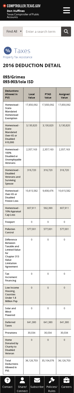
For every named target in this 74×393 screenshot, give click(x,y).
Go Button (66, 31)
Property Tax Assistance (17, 57)
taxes (21, 50)
